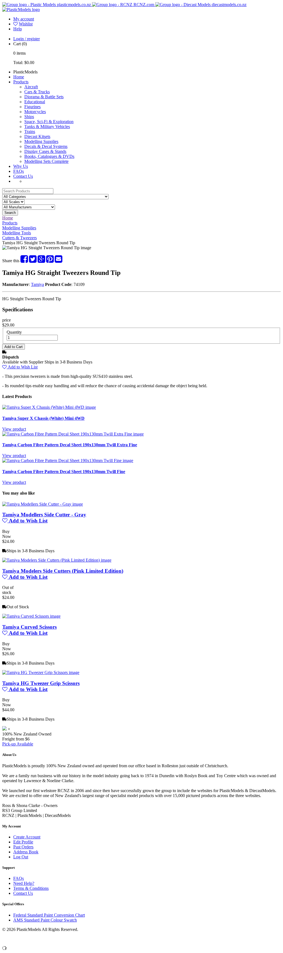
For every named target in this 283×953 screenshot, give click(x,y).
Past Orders (23, 847)
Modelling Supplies (41, 141)
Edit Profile (23, 842)
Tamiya (37, 284)
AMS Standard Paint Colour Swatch (45, 920)
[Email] (58, 260)
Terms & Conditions (31, 888)
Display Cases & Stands (45, 151)
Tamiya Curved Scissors (29, 627)
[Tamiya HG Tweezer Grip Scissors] (40, 672)
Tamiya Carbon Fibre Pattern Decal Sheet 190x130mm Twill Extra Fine (69, 444)
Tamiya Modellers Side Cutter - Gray (44, 514)
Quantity (14, 332)
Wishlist (26, 24)
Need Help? (23, 883)
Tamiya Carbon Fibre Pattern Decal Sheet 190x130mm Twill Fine (63, 471)
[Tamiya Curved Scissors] (31, 616)
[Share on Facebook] (24, 260)
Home (18, 77)
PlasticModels (25, 72)
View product (14, 429)
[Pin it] (50, 260)
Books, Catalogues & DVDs (49, 156)
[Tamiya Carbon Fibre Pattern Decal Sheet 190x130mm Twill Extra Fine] (73, 434)
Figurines (32, 106)
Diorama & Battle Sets (44, 96)
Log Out (20, 856)
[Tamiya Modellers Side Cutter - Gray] (42, 504)
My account (23, 19)
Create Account (26, 837)
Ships (29, 116)
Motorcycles (35, 111)
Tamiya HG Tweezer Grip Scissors (41, 683)
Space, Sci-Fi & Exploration (49, 121)
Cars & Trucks (37, 91)
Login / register (26, 38)
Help (17, 28)
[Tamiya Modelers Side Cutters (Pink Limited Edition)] (56, 560)
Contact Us (23, 176)
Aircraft (31, 86)
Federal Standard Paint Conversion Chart (49, 915)
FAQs (18, 171)
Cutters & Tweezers (19, 237)
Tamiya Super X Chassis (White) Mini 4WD (43, 418)
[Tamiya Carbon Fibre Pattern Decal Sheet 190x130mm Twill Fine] (67, 460)
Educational (34, 101)
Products (20, 81)
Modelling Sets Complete (46, 161)
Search (10, 213)
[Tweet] (32, 260)
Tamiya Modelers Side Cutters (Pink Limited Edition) (62, 571)
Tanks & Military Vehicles (47, 126)
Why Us (20, 166)
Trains (29, 131)
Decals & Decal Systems (45, 146)
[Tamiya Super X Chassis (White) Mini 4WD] (49, 407)
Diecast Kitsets (37, 136)
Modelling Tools (16, 232)
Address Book (25, 852)
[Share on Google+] (41, 260)
